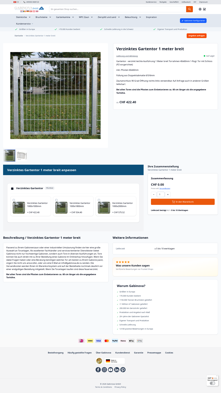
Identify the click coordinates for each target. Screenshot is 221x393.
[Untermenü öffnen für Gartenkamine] (74, 17)
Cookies (169, 352)
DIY (195, 2)
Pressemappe (154, 352)
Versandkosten (164, 188)
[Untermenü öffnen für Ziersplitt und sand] (120, 17)
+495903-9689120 (31, 2)
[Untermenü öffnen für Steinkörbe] (30, 17)
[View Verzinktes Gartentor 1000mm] (22, 155)
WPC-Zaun (84, 17)
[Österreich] (34, 11)
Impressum (203, 2)
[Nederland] (21, 11)
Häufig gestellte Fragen (80, 352)
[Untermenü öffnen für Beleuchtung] (141, 17)
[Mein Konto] (200, 9)
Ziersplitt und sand (107, 17)
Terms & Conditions (103, 387)
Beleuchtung (131, 17)
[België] (24, 11)
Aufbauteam (186, 2)
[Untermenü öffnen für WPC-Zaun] (93, 17)
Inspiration (151, 17)
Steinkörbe (21, 17)
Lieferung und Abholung (127, 56)
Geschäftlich (174, 2)
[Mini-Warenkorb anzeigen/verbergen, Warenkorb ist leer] (204, 9)
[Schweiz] (31, 11)
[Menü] (216, 376)
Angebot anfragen (196, 35)
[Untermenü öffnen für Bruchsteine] (51, 17)
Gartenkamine (63, 17)
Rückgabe (163, 2)
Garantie (138, 352)
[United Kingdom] (37, 11)
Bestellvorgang (55, 352)
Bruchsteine (41, 17)
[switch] (212, 383)
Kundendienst (122, 352)
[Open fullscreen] (55, 95)
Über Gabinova (103, 352)
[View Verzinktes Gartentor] (9, 155)
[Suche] (189, 9)
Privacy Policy (120, 387)
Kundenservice (151, 2)
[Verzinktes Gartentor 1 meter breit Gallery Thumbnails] (15, 155)
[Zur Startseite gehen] (29, 8)
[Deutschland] (27, 11)
